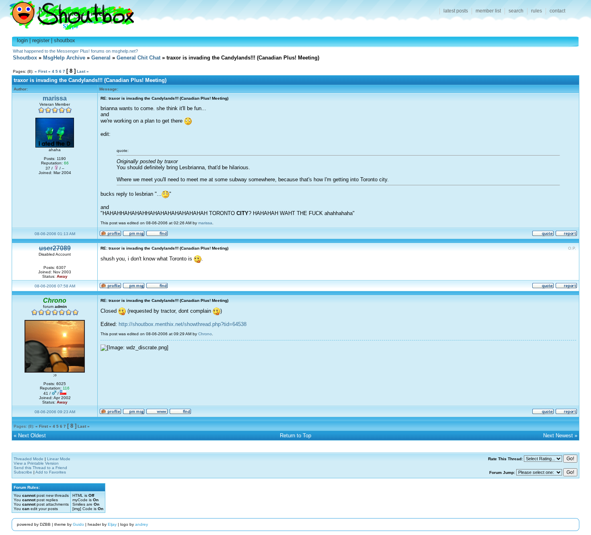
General (101, 58)
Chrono (205, 334)
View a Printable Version (36, 463)
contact (557, 11)
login (22, 40)
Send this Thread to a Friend (40, 467)
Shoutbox (67, 13)
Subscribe (23, 472)
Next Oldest (32, 436)
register (40, 40)
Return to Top (295, 436)
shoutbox (64, 40)
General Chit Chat (138, 58)
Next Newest (558, 436)
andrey (141, 524)
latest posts (455, 11)
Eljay (112, 524)
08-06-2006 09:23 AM (55, 412)
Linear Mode (58, 459)
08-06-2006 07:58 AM (55, 286)
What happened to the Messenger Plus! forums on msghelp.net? (75, 51)
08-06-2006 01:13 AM (55, 234)
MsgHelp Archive (64, 58)
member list (488, 11)
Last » (83, 71)
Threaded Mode (28, 459)
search (516, 11)
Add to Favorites (50, 472)
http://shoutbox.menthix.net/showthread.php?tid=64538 (182, 324)
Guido (78, 524)
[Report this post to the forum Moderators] (566, 235)
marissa (55, 98)
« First (41, 71)
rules (536, 11)
